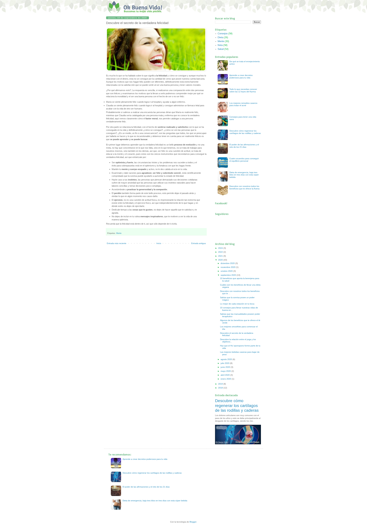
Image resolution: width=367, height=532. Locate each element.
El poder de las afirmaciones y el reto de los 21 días (244, 145)
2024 (220, 248)
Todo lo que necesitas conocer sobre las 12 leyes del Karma (243, 90)
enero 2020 (226, 379)
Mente (118, 233)
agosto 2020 (227, 359)
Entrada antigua (198, 243)
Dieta (220, 37)
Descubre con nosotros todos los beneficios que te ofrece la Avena (244, 187)
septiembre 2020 (229, 275)
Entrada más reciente (116, 243)
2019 (220, 384)
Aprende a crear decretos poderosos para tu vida (241, 76)
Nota (220, 45)
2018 (220, 388)
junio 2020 (226, 367)
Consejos (223, 33)
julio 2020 (225, 363)
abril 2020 (225, 375)
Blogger (193, 522)
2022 (220, 252)
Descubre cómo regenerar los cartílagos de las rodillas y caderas (245, 132)
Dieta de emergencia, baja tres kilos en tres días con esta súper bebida (244, 174)
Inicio (158, 243)
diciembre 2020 (228, 263)
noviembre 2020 (228, 267)
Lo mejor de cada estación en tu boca (237, 304)
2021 (220, 256)
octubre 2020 (227, 271)
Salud (221, 49)
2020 (220, 260)
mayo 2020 (226, 371)
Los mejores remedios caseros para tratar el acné (243, 104)
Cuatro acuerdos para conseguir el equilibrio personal (244, 159)
